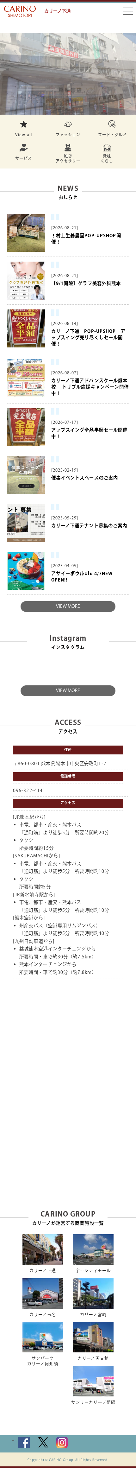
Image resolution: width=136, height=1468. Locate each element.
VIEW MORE (68, 606)
